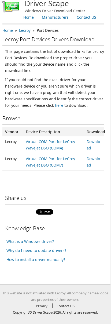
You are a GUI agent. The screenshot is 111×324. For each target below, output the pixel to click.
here (59, 105)
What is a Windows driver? (30, 241)
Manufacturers (55, 17)
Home (28, 17)
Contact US (86, 17)
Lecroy (25, 30)
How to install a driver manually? (35, 259)
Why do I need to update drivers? (36, 250)
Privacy (41, 305)
